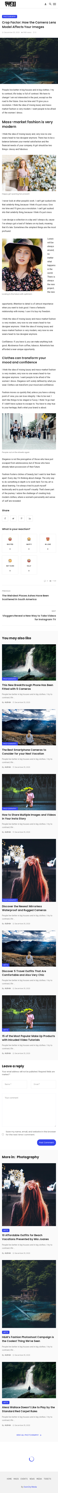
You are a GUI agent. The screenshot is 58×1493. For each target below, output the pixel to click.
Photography (9, 16)
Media (39, 1479)
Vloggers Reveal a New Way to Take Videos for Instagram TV (29, 617)
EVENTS (24, 1479)
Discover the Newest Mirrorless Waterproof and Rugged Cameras (24, 908)
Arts (5, 965)
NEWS (32, 1479)
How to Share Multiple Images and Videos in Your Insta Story (29, 817)
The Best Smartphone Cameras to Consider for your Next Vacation (24, 752)
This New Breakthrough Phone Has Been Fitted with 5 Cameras (27, 687)
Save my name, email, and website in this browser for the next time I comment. (31, 1133)
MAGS (16, 1479)
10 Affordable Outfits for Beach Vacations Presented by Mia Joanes (25, 1237)
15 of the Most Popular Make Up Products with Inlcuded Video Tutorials (28, 1038)
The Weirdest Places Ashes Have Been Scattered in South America (25, 597)
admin (8, 702)
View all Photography (27, 1435)
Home (9, 1479)
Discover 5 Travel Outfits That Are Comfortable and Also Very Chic (24, 973)
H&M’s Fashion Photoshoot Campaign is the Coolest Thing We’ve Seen (28, 1339)
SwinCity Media (30, 1487)
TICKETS (47, 1479)
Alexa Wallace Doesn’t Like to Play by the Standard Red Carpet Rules (28, 1409)
